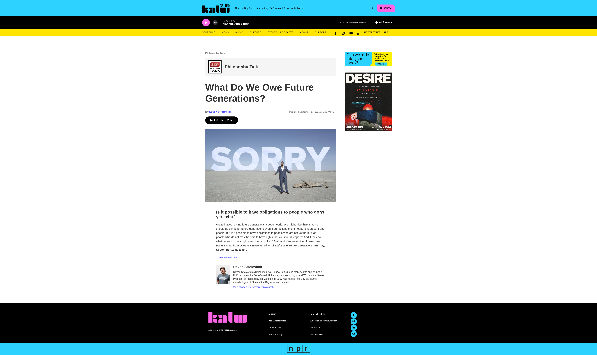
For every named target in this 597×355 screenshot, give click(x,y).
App (386, 32)
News (225, 32)
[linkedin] (358, 32)
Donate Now (275, 327)
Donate (387, 8)
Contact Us (315, 327)
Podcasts (286, 32)
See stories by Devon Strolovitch (253, 287)
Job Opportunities (277, 321)
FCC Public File (317, 314)
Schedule (208, 32)
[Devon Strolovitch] (223, 274)
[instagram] (343, 32)
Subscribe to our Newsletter (323, 321)
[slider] (220, 22)
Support (320, 32)
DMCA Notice (316, 334)
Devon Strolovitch (220, 111)
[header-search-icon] (372, 8)
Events (272, 32)
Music (239, 32)
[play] (206, 22)
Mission (272, 314)
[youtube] (351, 32)
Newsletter (372, 32)
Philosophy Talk (241, 66)
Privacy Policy (275, 334)
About (304, 32)
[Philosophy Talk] (215, 66)
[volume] (215, 22)
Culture (255, 32)
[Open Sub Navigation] (217, 32)
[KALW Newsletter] (368, 59)
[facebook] (335, 32)
